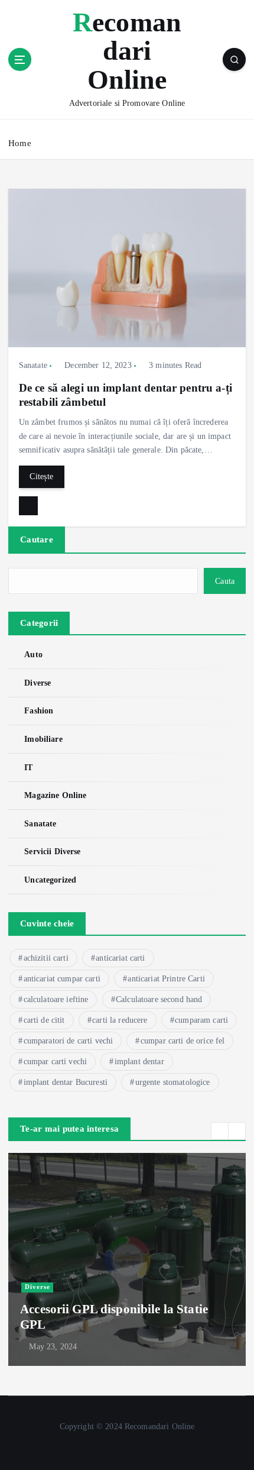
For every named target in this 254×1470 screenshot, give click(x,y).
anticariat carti (120, 958)
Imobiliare (43, 739)
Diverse (37, 682)
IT (28, 767)
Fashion (38, 710)
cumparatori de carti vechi (68, 1040)
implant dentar (139, 1061)
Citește (41, 476)
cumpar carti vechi (55, 1061)
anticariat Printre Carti (166, 978)
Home (19, 143)
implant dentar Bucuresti (66, 1082)
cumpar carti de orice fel (183, 1040)
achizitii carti (46, 958)
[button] (220, 1131)
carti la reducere (119, 1020)
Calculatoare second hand (159, 999)
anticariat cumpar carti (62, 978)
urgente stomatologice (172, 1082)
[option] (127, 1259)
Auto (33, 654)
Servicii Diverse (52, 851)
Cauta (225, 581)
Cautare (36, 539)
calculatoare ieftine (56, 999)
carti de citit (44, 1020)
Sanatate (33, 365)
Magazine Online (55, 795)
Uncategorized (50, 879)
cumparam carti (201, 1020)
